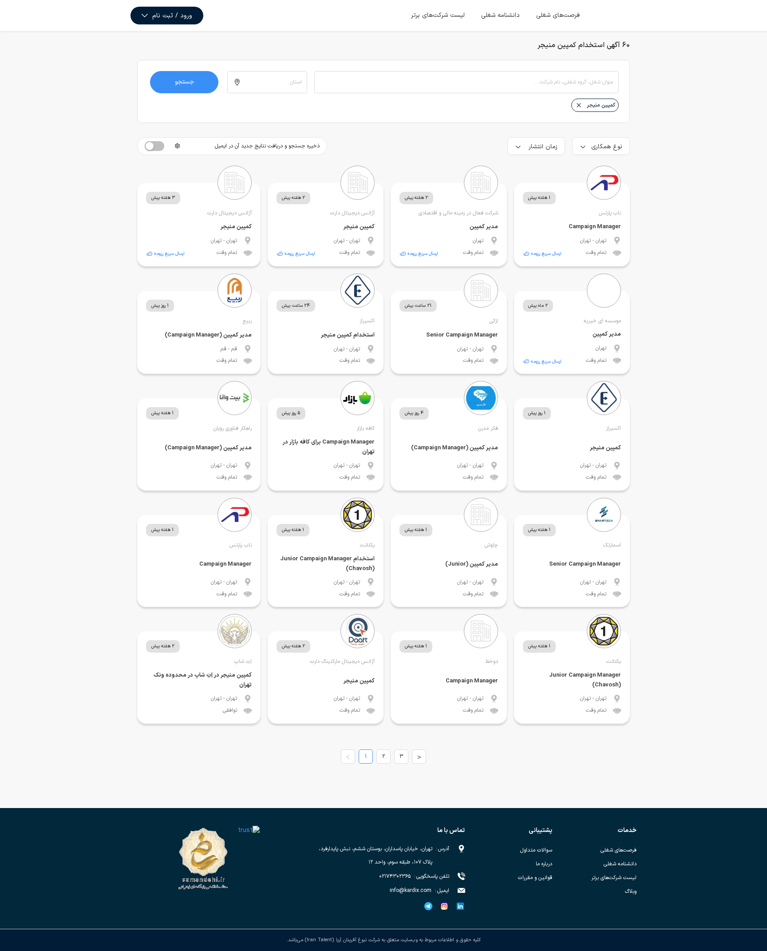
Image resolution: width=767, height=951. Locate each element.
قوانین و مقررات (535, 878)
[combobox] (466, 82)
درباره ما (544, 864)
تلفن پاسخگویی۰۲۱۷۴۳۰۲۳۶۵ (414, 876)
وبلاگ (631, 892)
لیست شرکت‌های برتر (438, 15)
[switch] (154, 146)
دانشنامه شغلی (500, 15)
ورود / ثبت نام (172, 15)
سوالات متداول (536, 850)
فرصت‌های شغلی (558, 15)
